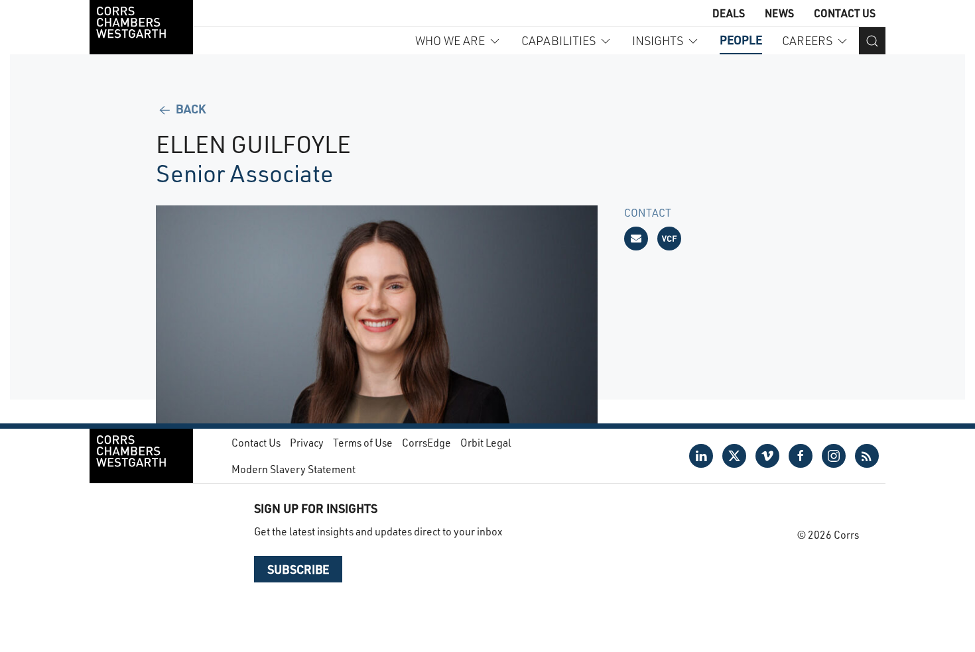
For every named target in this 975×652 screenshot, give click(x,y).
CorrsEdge (426, 442)
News (779, 13)
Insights (657, 40)
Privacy (307, 442)
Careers (807, 40)
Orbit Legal (485, 442)
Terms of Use (363, 442)
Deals (728, 13)
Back (189, 109)
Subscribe (298, 569)
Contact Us (845, 13)
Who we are (450, 40)
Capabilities (558, 40)
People (741, 40)
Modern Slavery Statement (293, 469)
